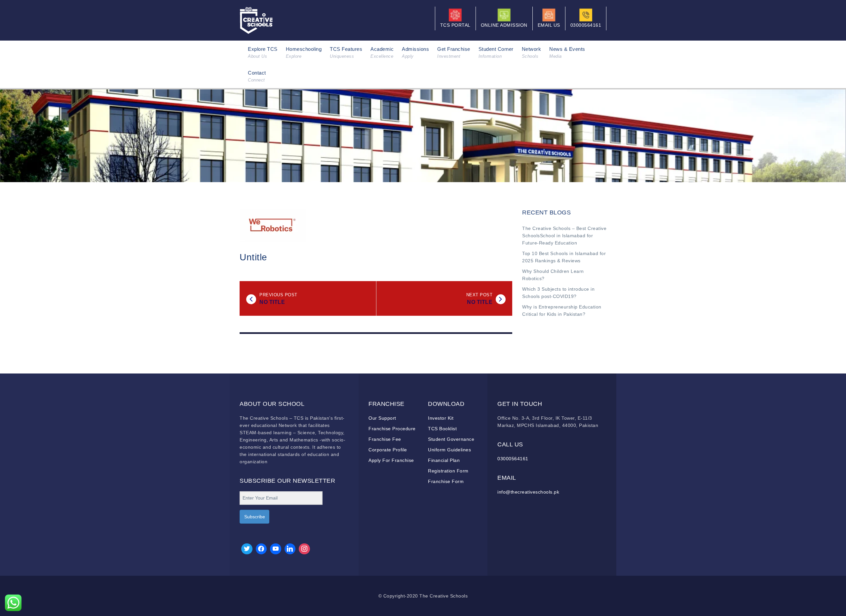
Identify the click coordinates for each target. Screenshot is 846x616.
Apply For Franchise (391, 460)
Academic (382, 52)
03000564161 (512, 458)
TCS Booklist (442, 428)
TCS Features (346, 52)
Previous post (278, 294)
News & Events (567, 52)
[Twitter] (247, 549)
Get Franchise (453, 52)
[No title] (251, 299)
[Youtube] (275, 549)
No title (272, 302)
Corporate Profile (387, 449)
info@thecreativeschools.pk (528, 492)
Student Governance (451, 439)
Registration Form (448, 470)
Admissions (415, 52)
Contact (257, 76)
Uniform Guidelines (449, 449)
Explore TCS (263, 52)
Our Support (382, 418)
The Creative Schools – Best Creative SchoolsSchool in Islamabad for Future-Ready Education (564, 235)
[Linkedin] (290, 549)
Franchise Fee (384, 439)
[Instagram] (304, 549)
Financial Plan (444, 460)
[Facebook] (261, 549)
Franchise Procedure (392, 428)
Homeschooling (304, 52)
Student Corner (496, 52)
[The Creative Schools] (256, 19)
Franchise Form (446, 481)
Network (531, 52)
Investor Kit (440, 418)
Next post (479, 294)
